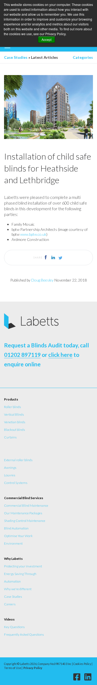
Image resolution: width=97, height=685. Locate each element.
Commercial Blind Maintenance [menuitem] (26, 505)
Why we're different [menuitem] (18, 589)
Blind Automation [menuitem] (16, 528)
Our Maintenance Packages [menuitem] (23, 513)
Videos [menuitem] (9, 619)
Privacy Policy (32, 668)
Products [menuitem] (11, 399)
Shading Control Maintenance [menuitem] (24, 521)
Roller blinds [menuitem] (12, 407)
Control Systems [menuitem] (15, 483)
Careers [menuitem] (10, 604)
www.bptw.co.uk (33, 234)
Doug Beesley (42, 280)
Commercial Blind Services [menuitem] (23, 498)
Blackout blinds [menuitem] (14, 430)
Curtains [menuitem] (10, 437)
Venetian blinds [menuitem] (14, 422)
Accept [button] (46, 39)
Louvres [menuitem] (9, 475)
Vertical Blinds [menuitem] (14, 414)
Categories (83, 57)
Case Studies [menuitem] (13, 596)
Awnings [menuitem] (10, 468)
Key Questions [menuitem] (14, 627)
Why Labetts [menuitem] (13, 559)
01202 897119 (22, 354)
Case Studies (15, 57)
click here (60, 354)
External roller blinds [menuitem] (18, 460)
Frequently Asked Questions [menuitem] (24, 634)
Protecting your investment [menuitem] (23, 566)
